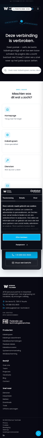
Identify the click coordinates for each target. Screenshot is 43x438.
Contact (6, 381)
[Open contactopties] (38, 433)
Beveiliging (6, 427)
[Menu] (38, 8)
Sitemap (6, 430)
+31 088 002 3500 (23, 255)
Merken (6, 399)
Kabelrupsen (8, 334)
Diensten (6, 393)
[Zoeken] (27, 8)
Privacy (5, 423)
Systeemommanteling (12, 350)
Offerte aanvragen (10, 409)
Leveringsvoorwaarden (11, 432)
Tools (5, 405)
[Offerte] (32, 8)
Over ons (6, 365)
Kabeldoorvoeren (9, 347)
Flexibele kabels (9, 344)
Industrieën (7, 396)
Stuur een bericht (23, 262)
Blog (4, 378)
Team (5, 368)
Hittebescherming (10, 354)
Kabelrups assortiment (12, 338)
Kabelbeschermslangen (12, 341)
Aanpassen (20, 245)
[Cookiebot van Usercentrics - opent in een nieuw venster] (30, 191)
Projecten (6, 372)
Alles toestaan (21, 237)
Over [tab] (35, 198)
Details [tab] (22, 198)
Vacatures (7, 375)
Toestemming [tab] (8, 198)
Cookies (5, 425)
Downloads (7, 402)
